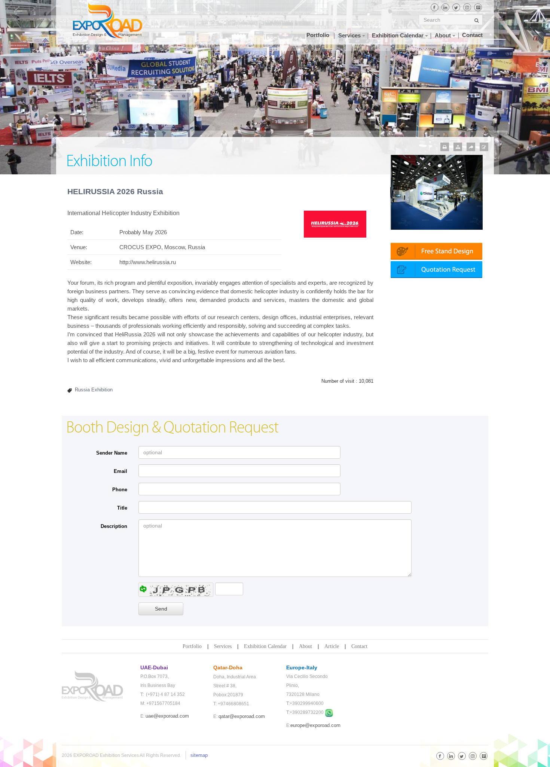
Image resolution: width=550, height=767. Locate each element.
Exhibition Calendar (265, 646)
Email (120, 471)
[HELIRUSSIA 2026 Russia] (334, 223)
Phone (119, 489)
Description (114, 526)
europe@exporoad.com (315, 725)
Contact (359, 646)
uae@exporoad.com (167, 716)
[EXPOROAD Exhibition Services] (115, 20)
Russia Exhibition (94, 389)
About (305, 646)
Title (122, 508)
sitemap (199, 755)
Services (223, 646)
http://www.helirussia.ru (147, 262)
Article (331, 646)
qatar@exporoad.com (242, 716)
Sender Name (111, 453)
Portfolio (192, 646)
